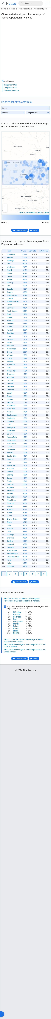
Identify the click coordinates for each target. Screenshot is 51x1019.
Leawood (10, 544)
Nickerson (10, 491)
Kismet (9, 327)
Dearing (10, 475)
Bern (8, 264)
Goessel (10, 298)
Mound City (11, 371)
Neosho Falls (12, 437)
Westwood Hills (12, 302)
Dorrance (10, 503)
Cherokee (10, 538)
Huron (9, 276)
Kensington (11, 440)
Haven (9, 305)
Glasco (9, 352)
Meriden (10, 506)
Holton (9, 563)
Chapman (10, 374)
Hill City (10, 402)
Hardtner (10, 324)
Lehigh (9, 393)
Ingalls (9, 343)
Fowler (9, 481)
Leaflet (21, 212)
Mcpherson (11, 465)
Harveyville (11, 428)
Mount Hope (11, 500)
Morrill (9, 270)
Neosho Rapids (12, 554)
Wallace (10, 355)
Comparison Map (10, 85)
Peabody (10, 484)
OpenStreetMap (30, 212)
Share (35, 230)
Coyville (10, 292)
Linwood (10, 384)
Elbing (9, 280)
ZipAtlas (46, 212)
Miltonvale (11, 365)
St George (10, 566)
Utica (9, 532)
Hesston (10, 257)
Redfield (10, 472)
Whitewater (11, 406)
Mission (10, 528)
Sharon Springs (12, 519)
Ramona (10, 339)
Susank (10, 317)
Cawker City (11, 456)
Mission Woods (12, 295)
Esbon (9, 273)
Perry (9, 560)
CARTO (39, 212)
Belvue (9, 478)
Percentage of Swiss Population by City (32, 9)
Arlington (10, 346)
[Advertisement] (25, 51)
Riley (8, 368)
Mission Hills (11, 443)
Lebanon (10, 459)
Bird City (10, 283)
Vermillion (11, 308)
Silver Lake (11, 409)
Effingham (11, 254)
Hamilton (10, 320)
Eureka (9, 516)
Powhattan (11, 450)
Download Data (21, 230)
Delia (9, 525)
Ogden (9, 447)
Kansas (12, 9)
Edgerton (10, 487)
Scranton (10, 421)
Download (44, 129)
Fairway (10, 361)
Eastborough (12, 415)
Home (3, 9)
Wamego (10, 535)
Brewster (10, 510)
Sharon (9, 522)
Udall (9, 424)
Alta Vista (10, 469)
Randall (10, 330)
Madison (10, 412)
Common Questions (11, 90)
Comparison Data (10, 88)
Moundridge (11, 349)
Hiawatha (10, 387)
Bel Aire (10, 434)
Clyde (9, 462)
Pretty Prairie (12, 550)
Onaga (9, 358)
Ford (8, 286)
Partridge (10, 261)
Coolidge (10, 333)
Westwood (11, 431)
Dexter (9, 336)
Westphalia (11, 267)
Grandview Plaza (13, 557)
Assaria (10, 453)
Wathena (10, 377)
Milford (9, 513)
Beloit (9, 314)
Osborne (10, 380)
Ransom (10, 399)
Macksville (11, 418)
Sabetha (10, 289)
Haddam (10, 547)
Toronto (10, 494)
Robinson (10, 390)
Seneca (9, 396)
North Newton (12, 311)
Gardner (10, 541)
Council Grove (12, 497)
